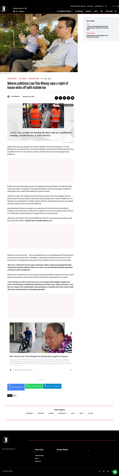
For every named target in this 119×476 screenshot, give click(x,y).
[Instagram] (114, 6)
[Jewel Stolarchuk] (8, 96)
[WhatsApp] (64, 98)
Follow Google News (17, 387)
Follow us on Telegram (53, 386)
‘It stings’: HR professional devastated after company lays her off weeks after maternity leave (97, 28)
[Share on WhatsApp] (115, 472)
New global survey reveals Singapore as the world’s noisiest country (97, 36)
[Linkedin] (68, 98)
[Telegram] (72, 98)
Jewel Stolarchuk (16, 96)
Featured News (12, 78)
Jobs (88, 24)
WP (14, 395)
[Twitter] (116, 6)
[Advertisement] (40, 170)
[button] (106, 6)
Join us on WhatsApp (35, 386)
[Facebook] (112, 6)
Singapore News (34, 78)
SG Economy (22, 78)
